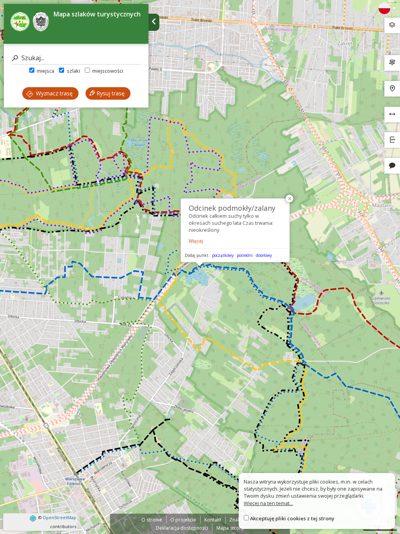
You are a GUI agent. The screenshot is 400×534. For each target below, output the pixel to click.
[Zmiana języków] (387, 8)
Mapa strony (230, 528)
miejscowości (107, 70)
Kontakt (212, 519)
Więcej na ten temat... (268, 503)
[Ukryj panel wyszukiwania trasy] (153, 22)
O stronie (151, 519)
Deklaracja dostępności (182, 528)
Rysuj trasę (110, 93)
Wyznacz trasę (53, 93)
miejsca (45, 70)
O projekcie (183, 519)
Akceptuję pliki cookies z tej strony (292, 518)
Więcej (196, 241)
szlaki (73, 70)
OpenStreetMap (59, 517)
